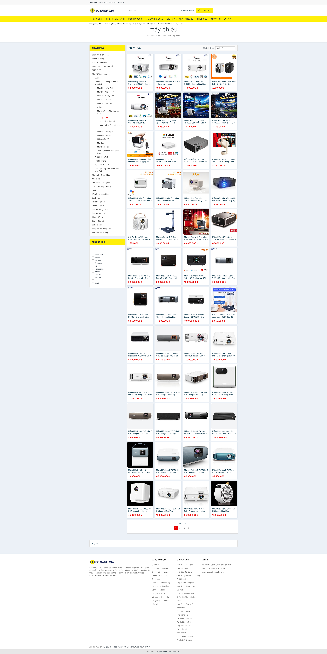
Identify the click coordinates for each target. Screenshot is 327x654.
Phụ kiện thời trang (100, 232)
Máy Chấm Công (104, 139)
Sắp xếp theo (208, 48)
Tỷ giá (105, 647)
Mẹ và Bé (96, 179)
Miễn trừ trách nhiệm (160, 575)
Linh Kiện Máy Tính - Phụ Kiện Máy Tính (107, 169)
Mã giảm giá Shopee (160, 600)
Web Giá (138, 647)
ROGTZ (98, 275)
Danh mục (103, 2)
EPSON (98, 260)
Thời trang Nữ (98, 205)
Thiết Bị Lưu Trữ (101, 157)
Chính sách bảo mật (160, 568)
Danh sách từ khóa (159, 590)
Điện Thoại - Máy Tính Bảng (180, 19)
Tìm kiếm (205, 10)
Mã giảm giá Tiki (158, 593)
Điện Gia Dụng (135, 19)
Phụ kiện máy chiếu (108, 121)
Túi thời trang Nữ (99, 213)
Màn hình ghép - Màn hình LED (110, 126)
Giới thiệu (112, 2)
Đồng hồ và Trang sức (101, 229)
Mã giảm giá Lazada (160, 597)
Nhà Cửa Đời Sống (154, 19)
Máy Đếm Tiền (103, 147)
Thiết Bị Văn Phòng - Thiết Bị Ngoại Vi (131, 24)
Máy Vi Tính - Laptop (221, 19)
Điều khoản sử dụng (160, 572)
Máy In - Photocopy (105, 92)
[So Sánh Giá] (102, 562)
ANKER (98, 277)
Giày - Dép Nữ (98, 221)
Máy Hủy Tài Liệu (104, 135)
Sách (94, 190)
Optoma (98, 263)
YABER (98, 272)
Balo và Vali (97, 225)
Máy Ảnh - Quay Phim (101, 175)
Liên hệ (121, 2)
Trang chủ (93, 2)
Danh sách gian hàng (160, 586)
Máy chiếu (104, 117)
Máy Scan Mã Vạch (105, 131)
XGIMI (97, 266)
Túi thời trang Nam (100, 209)
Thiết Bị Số (202, 19)
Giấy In (100, 107)
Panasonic (99, 269)
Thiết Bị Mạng (100, 161)
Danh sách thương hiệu (161, 583)
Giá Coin (146, 647)
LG (96, 280)
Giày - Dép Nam (99, 217)
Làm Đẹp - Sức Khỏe (100, 194)
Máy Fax (100, 143)
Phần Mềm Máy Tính (105, 96)
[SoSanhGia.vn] (102, 10)
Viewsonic (99, 254)
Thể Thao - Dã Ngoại (101, 182)
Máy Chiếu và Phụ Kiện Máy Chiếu (159, 24)
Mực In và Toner (104, 99)
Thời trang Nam (98, 202)
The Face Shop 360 (117, 647)
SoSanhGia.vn (161, 652)
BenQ (97, 257)
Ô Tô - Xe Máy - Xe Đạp (102, 186)
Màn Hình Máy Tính (105, 88)
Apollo (97, 283)
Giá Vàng (130, 647)
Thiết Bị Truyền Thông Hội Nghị (108, 152)
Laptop (98, 78)
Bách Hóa (96, 198)
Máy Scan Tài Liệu (104, 103)
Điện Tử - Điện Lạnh (115, 19)
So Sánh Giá (174, 652)
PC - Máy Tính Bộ (102, 165)
